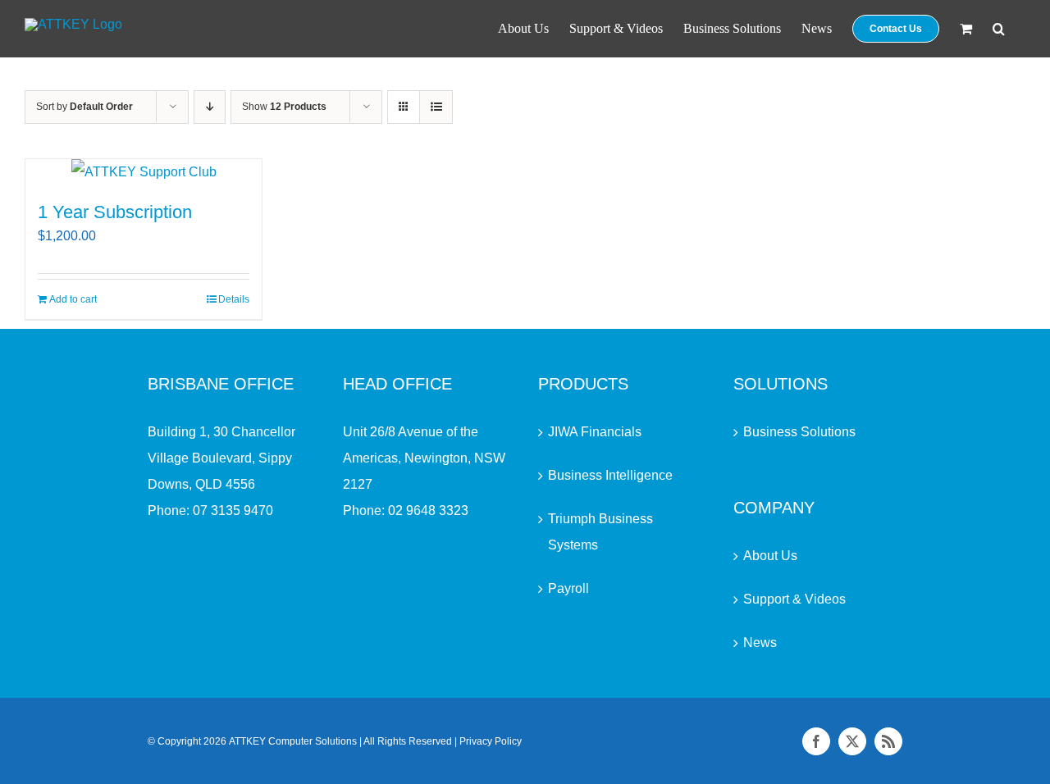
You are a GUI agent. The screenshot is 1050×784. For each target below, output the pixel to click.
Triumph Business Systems (600, 532)
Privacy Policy (490, 741)
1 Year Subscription (115, 212)
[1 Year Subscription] (143, 172)
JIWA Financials (594, 432)
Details (233, 299)
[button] (999, 28)
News (760, 643)
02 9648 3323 (428, 510)
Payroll (568, 588)
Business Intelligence (610, 475)
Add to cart (73, 299)
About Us (770, 556)
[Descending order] (210, 107)
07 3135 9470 (233, 510)
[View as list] (436, 107)
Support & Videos (794, 599)
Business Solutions (799, 432)
